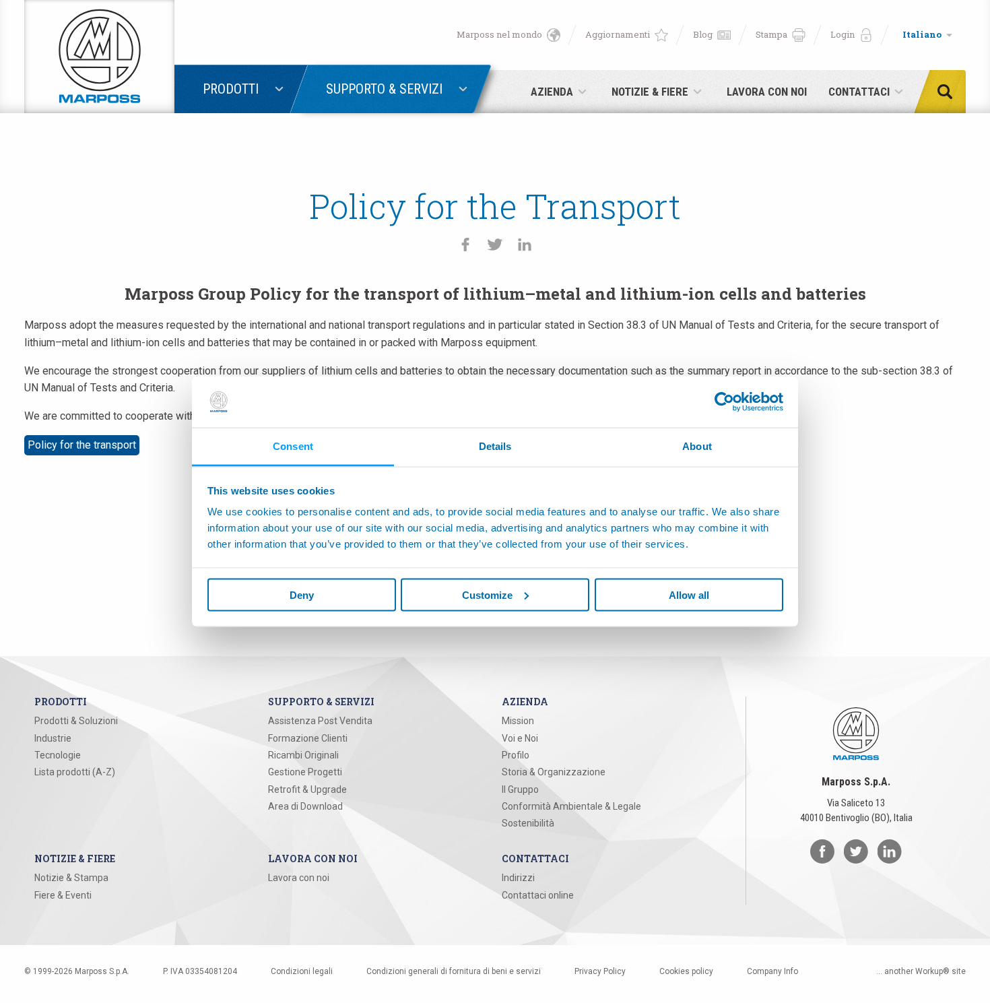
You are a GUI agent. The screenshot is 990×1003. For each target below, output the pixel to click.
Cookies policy (686, 971)
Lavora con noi (298, 877)
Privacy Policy (600, 971)
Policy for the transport (82, 445)
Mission (518, 720)
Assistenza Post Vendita (320, 720)
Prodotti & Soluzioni (76, 720)
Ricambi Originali (303, 755)
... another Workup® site (921, 971)
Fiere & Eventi (63, 895)
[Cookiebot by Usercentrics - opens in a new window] (724, 401)
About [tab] (697, 446)
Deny (302, 594)
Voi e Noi (520, 738)
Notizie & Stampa (71, 877)
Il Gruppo (520, 789)
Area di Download (305, 806)
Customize (487, 594)
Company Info (772, 971)
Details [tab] (495, 446)
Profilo (515, 755)
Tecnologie (57, 755)
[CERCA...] (949, 91)
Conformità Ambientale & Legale (571, 806)
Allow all (689, 594)
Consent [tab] (293, 446)
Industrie (52, 738)
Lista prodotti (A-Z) (74, 772)
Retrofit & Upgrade (307, 789)
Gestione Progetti (305, 772)
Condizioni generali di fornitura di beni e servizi (453, 971)
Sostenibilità (528, 823)
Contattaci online (538, 895)
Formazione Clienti (308, 738)
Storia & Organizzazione (553, 772)
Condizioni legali (302, 971)
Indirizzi (518, 877)
